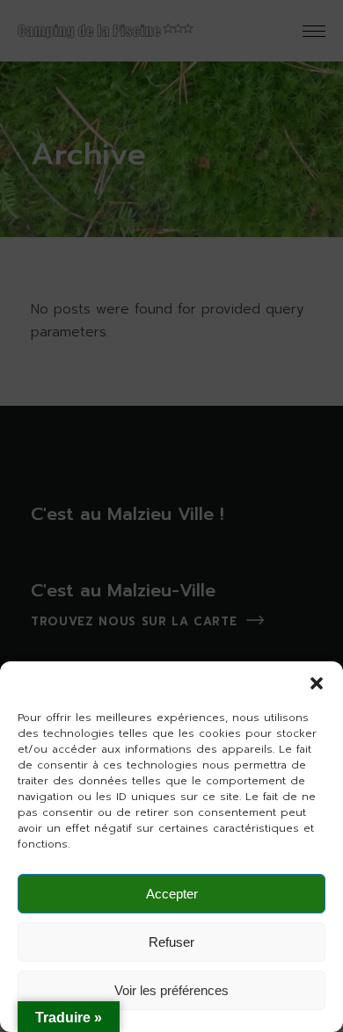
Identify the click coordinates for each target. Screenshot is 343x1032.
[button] (316, 683)
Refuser (171, 942)
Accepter (172, 893)
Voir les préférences (171, 990)
